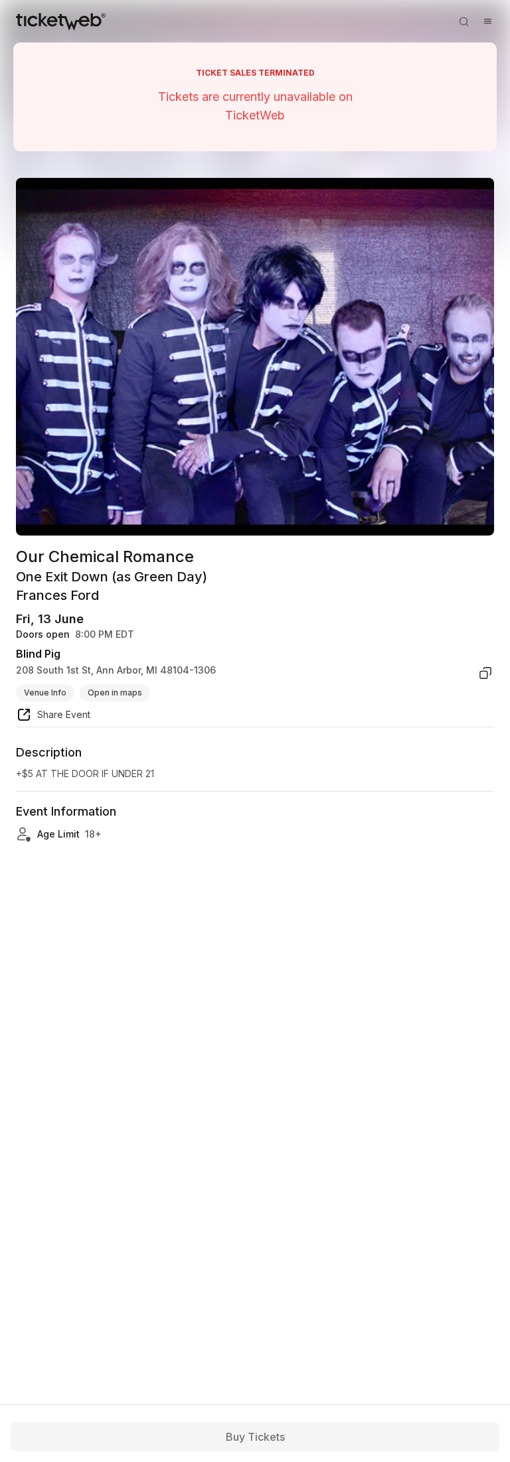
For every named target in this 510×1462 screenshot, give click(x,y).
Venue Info (45, 692)
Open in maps (115, 692)
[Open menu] (487, 21)
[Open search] (463, 21)
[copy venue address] (485, 673)
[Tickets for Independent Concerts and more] (61, 21)
